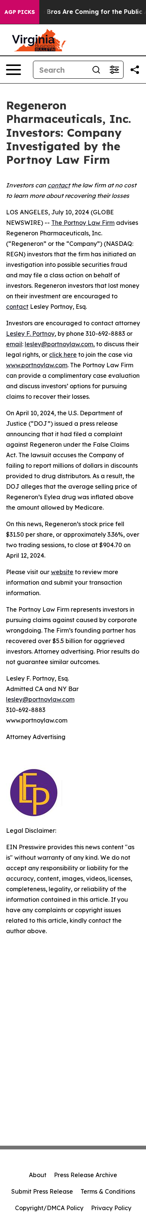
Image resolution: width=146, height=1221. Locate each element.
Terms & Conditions (107, 1191)
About (37, 1175)
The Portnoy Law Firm (83, 222)
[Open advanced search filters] (114, 69)
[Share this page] (135, 69)
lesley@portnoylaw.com (59, 344)
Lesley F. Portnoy (30, 333)
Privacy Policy (111, 1208)
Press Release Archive (85, 1175)
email (14, 344)
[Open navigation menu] (13, 69)
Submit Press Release (42, 1191)
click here (63, 354)
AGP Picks (19, 12)
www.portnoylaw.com (36, 365)
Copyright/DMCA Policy (49, 1208)
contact (17, 306)
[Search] (96, 69)
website (62, 572)
